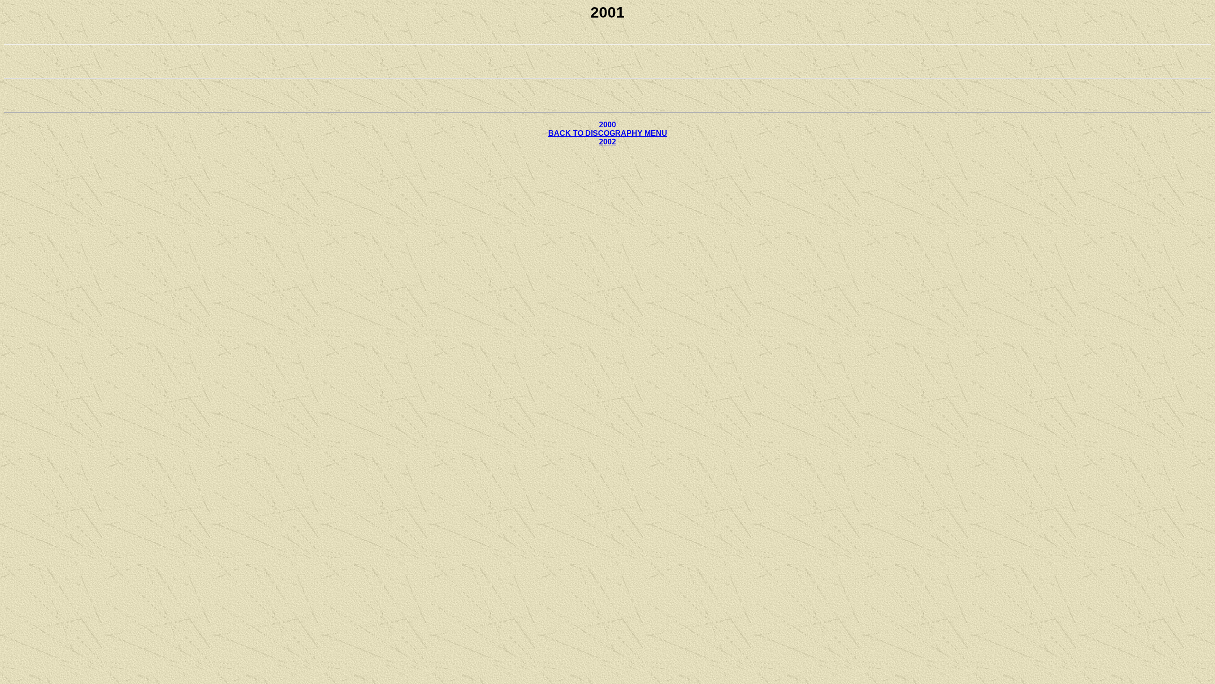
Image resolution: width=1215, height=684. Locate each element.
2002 (607, 142)
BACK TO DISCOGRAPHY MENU (607, 133)
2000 (607, 125)
